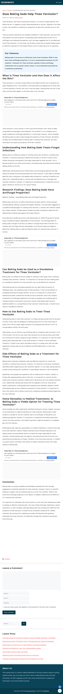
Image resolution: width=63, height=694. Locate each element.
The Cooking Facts (29, 691)
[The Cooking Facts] (7, 2)
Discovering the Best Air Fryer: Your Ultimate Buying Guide (21, 648)
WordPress (46, 691)
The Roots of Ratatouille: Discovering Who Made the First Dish (22, 659)
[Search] (23, 624)
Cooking (9, 10)
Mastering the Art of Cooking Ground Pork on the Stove (20, 655)
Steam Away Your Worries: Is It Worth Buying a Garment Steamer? (24, 645)
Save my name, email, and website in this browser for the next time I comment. (30, 607)
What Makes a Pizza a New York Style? (15, 652)
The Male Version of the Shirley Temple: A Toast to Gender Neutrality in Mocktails (28, 638)
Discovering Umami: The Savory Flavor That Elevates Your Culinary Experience (28, 641)
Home (4, 10)
